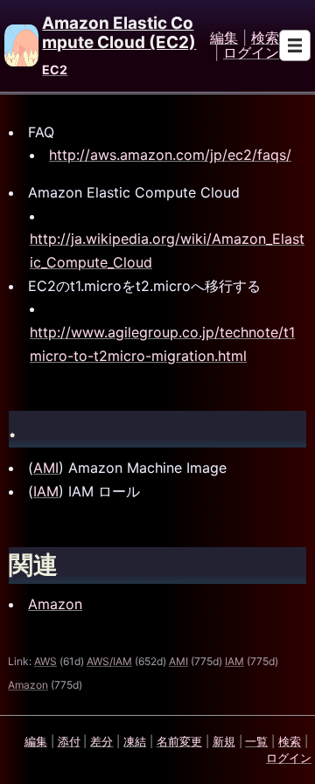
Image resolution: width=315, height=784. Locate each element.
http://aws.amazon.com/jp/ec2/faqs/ (170, 154)
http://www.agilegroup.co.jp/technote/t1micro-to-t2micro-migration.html (162, 343)
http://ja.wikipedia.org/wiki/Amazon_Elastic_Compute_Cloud (167, 250)
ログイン (251, 53)
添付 (69, 741)
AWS (45, 661)
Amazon (55, 604)
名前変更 (179, 741)
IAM (46, 491)
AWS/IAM (109, 661)
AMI (46, 467)
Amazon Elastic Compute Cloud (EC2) (119, 33)
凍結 (134, 741)
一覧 (256, 741)
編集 (224, 38)
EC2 (54, 69)
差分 (101, 741)
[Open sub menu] (295, 45)
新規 (224, 741)
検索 (265, 38)
